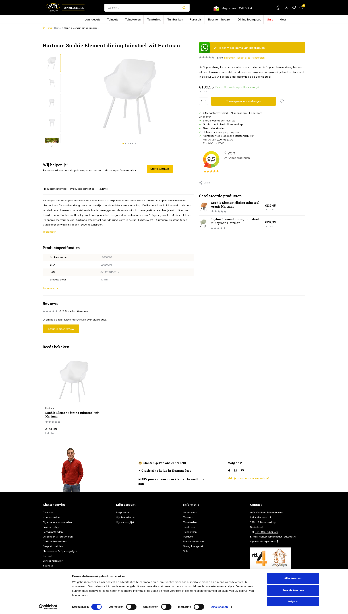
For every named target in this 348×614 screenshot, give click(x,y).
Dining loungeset (229, 20)
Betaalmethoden (53, 532)
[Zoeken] (184, 7)
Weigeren (293, 601)
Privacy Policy (51, 527)
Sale (244, 20)
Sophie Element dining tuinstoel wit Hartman (72, 414)
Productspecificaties (82, 188)
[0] (300, 7)
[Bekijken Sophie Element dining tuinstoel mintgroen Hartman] (203, 223)
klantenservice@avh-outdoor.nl (277, 536)
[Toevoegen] (95, 430)
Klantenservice (51, 517)
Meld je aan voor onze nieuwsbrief (248, 478)
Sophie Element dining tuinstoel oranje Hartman (235, 204)
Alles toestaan (293, 578)
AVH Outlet (245, 8)
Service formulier (53, 560)
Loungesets (119, 20)
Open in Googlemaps (263, 541)
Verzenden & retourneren (58, 536)
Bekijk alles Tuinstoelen (251, 57)
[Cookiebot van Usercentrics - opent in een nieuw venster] (48, 607)
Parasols (192, 20)
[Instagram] (235, 470)
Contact (47, 556)
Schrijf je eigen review (61, 328)
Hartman (229, 57)
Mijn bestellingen (125, 517)
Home (57, 27)
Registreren (123, 512)
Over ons (48, 512)
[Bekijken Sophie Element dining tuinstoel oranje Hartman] (203, 207)
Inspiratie (48, 565)
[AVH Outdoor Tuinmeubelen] (65, 7)
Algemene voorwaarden (57, 522)
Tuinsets (133, 20)
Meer (254, 20)
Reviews (103, 188)
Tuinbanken (178, 20)
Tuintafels (163, 20)
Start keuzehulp (159, 168)
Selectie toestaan (293, 590)
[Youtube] (242, 470)
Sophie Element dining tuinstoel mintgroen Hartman (235, 221)
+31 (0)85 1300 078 (266, 532)
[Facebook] (229, 470)
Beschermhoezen (209, 20)
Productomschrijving (55, 188)
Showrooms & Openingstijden (60, 551)
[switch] (131, 607)
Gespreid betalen (53, 546)
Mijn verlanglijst (125, 522)
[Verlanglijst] (294, 7)
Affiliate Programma (55, 541)
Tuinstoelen (147, 20)
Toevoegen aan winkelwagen (243, 101)
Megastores (229, 8)
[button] (123, 143)
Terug (49, 27)
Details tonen (219, 606)
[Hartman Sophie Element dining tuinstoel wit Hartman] (73, 381)
